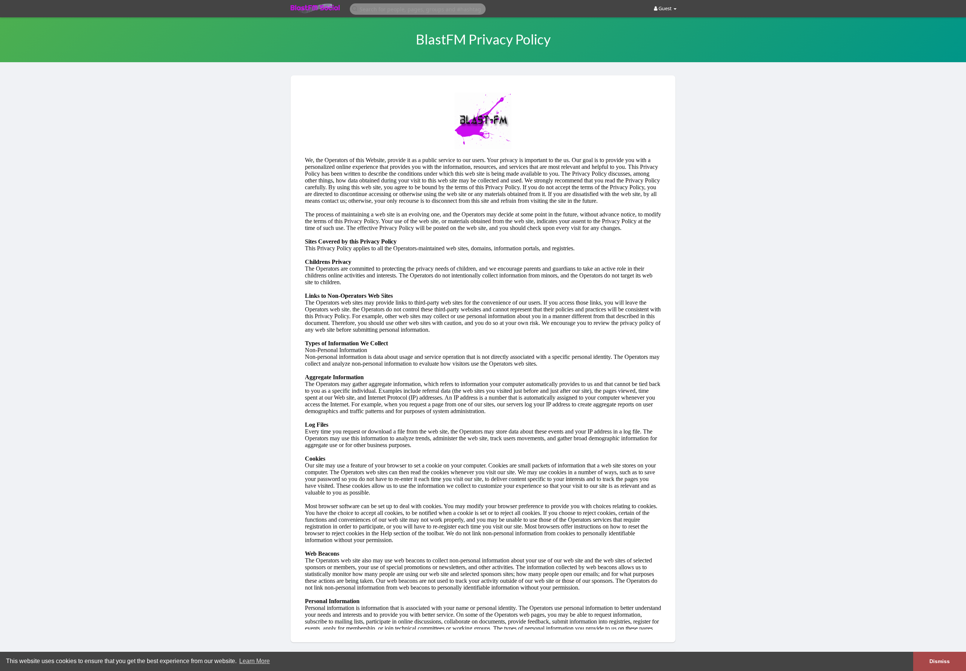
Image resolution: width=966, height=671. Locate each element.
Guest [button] (665, 8)
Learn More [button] (254, 661)
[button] (417, 8)
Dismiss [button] (939, 661)
